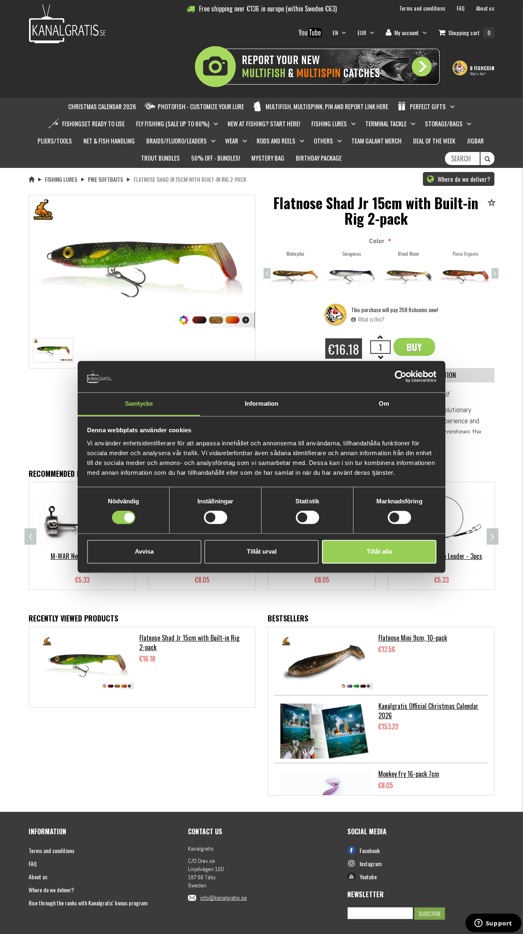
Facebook (370, 850)
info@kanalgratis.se (223, 897)
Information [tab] (261, 403)
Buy (414, 347)
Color (376, 241)
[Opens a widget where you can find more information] (493, 924)
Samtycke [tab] (139, 403)
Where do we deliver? (463, 178)
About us (38, 876)
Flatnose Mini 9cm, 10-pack (412, 638)
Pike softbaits (105, 179)
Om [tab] (384, 403)
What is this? (477, 73)
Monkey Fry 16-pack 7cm (408, 774)
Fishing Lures (61, 179)
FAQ (33, 863)
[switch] (215, 517)
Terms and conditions (51, 850)
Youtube (368, 876)
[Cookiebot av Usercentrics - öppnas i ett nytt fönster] (400, 377)
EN (336, 32)
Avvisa (144, 551)
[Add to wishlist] (492, 203)
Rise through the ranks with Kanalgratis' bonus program (88, 902)
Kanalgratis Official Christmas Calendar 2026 (428, 710)
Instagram (371, 863)
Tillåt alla (379, 551)
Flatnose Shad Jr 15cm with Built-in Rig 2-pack (189, 642)
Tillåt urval (262, 551)
